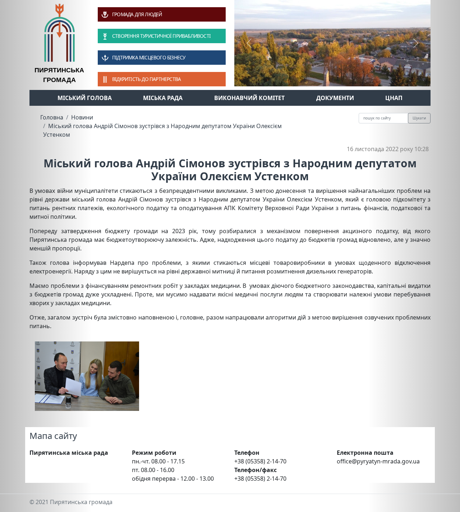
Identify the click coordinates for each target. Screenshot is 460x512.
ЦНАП (393, 98)
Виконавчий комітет (249, 98)
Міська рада (163, 98)
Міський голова (85, 98)
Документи (335, 98)
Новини (82, 117)
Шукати (419, 118)
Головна (51, 117)
